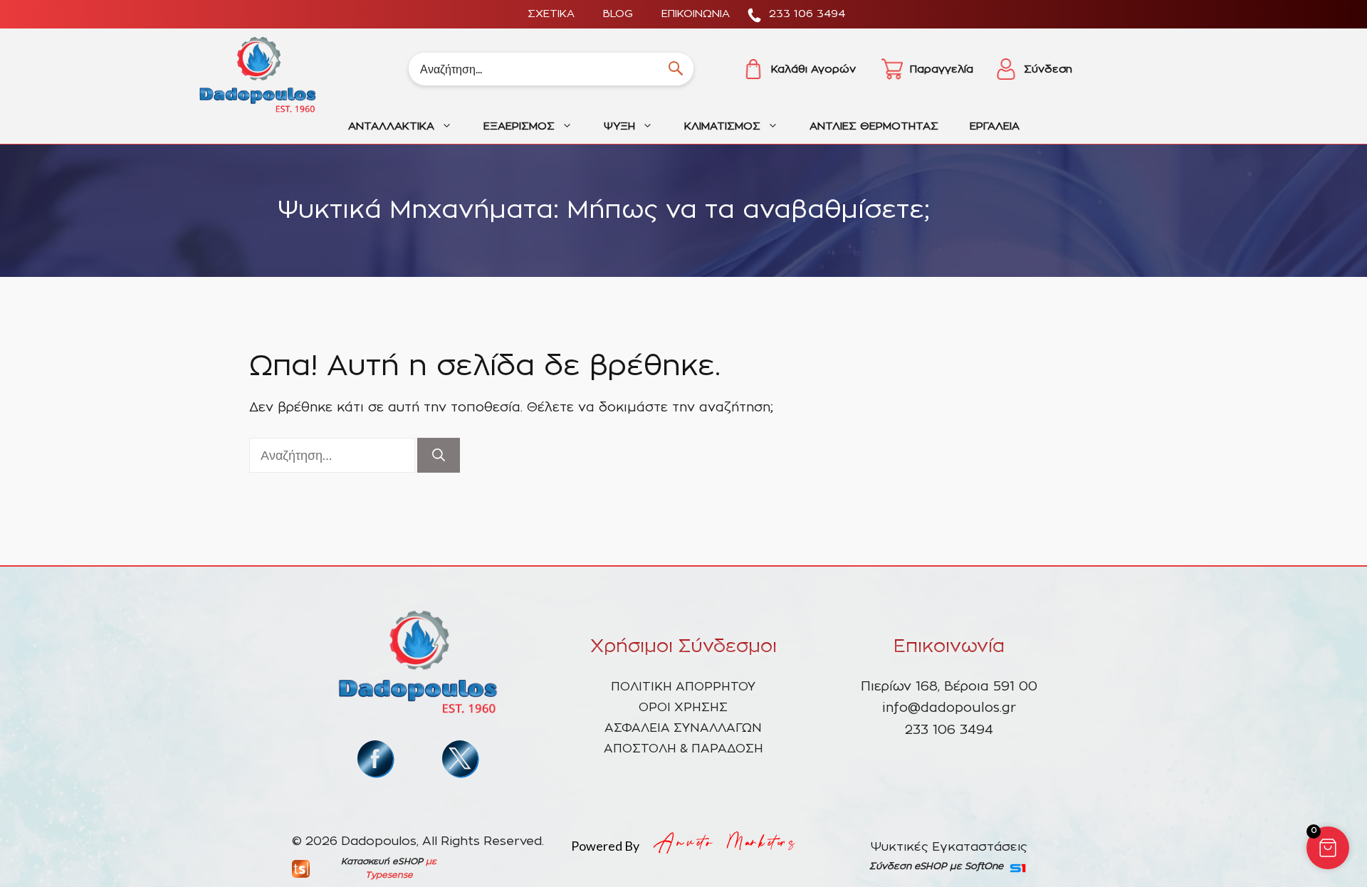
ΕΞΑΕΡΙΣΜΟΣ (519, 126)
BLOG (618, 14)
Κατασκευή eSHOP (382, 861)
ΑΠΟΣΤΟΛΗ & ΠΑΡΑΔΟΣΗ (683, 748)
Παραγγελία (941, 69)
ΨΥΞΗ (619, 126)
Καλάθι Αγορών (813, 69)
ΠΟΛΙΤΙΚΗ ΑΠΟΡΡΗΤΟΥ (683, 687)
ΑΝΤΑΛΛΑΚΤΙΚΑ (391, 126)
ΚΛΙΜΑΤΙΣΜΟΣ (722, 126)
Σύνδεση (1048, 69)
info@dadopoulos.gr (949, 708)
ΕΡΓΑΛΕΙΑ (995, 126)
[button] (1327, 847)
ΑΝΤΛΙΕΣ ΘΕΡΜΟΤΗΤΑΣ (874, 126)
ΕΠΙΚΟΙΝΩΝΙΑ (695, 14)
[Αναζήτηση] (438, 455)
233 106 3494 (807, 14)
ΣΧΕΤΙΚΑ (551, 14)
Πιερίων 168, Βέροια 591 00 (949, 687)
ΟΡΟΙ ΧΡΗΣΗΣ (683, 707)
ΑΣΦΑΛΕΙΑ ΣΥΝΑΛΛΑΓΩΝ (683, 728)
